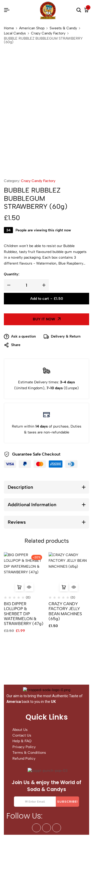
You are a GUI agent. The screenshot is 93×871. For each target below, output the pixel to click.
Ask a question (23, 336)
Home (9, 28)
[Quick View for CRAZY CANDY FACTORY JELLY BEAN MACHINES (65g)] (73, 587)
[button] (19, 587)
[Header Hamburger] (7, 10)
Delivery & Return (66, 336)
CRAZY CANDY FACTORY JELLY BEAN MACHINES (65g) (65, 611)
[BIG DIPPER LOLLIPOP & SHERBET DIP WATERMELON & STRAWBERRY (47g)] (24, 572)
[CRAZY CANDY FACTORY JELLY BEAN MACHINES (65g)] (69, 572)
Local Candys (15, 33)
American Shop (31, 28)
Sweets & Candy (63, 28)
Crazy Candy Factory (48, 33)
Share (15, 345)
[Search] (79, 10)
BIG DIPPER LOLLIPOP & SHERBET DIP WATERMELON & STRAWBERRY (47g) (23, 613)
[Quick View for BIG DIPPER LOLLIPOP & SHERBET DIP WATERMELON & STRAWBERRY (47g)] (29, 587)
